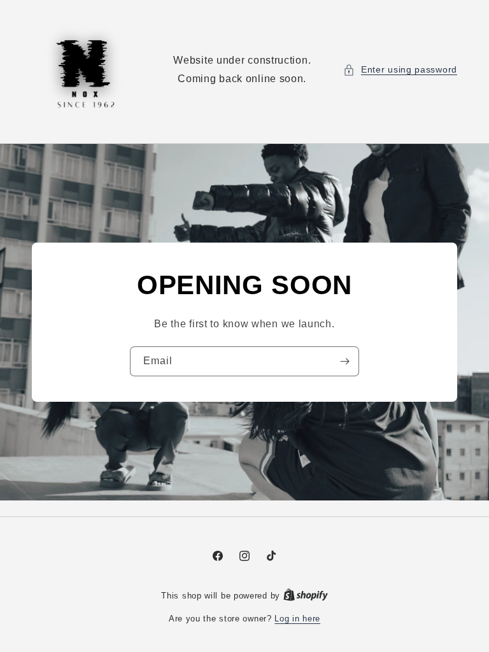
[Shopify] (305, 595)
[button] (400, 70)
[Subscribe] (344, 361)
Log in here (297, 618)
